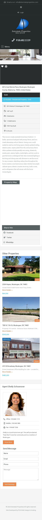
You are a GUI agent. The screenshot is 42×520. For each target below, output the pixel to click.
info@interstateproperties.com (27, 2)
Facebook (10, 233)
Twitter (9, 237)
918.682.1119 (23, 40)
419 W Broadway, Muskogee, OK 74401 (16, 366)
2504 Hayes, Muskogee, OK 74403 (14, 284)
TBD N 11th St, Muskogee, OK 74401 (15, 325)
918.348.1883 (16, 423)
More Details (6, 290)
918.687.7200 (13, 427)
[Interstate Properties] (21, 25)
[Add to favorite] (2, 67)
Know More (8, 442)
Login (22, 12)
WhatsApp (9, 242)
